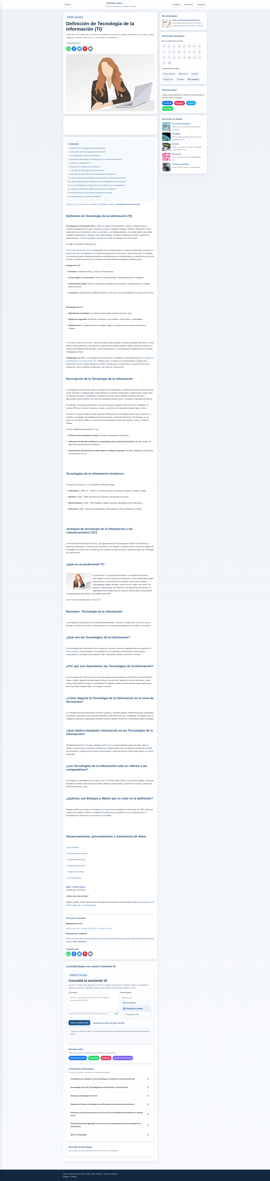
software (83, 238)
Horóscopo (201, 4)
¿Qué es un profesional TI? (80, 163)
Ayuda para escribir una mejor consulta (109, 1023)
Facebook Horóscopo (123, 1058)
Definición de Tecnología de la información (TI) (87, 148)
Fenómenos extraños (180, 164)
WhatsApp (94, 1058)
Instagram (106, 1058)
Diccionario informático (181, 124)
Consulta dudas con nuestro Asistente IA (85, 196)
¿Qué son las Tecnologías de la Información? (87, 170)
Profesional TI (96, 600)
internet (151, 256)
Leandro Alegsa (78, 887)
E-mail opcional (125, 992)
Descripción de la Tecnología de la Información (87, 152)
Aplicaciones (183, 74)
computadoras (103, 232)
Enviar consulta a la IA (79, 1023)
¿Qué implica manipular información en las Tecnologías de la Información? (98, 182)
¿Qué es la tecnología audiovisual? (186, 20)
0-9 (169, 63)
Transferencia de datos (76, 860)
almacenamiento (72, 651)
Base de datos (73, 847)
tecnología (73, 250)
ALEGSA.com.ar (114, 3)
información (86, 250)
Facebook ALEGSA (78, 1058)
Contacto (73, 1177)
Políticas (66, 1177)
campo (106, 810)
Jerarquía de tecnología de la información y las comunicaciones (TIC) (96, 159)
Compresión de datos (75, 872)
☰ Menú (68, 4)
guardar (148, 623)
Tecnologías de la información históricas (85, 155)
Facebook (167, 103)
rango (130, 781)
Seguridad (180, 79)
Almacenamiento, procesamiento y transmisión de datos (91, 193)
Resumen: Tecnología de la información (85, 167)
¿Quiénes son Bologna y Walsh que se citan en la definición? (93, 189)
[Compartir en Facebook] (74, 48)
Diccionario (188, 4)
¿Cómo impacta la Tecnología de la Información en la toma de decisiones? (98, 178)
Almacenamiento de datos (77, 853)
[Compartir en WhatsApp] (68, 48)
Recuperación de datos (76, 866)
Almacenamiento (169, 74)
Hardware (194, 74)
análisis (151, 751)
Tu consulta (73, 992)
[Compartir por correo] (90, 48)
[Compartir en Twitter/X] (79, 48)
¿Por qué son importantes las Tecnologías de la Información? (93, 174)
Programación (168, 79)
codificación (106, 745)
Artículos (175, 144)
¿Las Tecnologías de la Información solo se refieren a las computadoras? (97, 185)
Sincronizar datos (74, 878)
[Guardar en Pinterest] (85, 48)
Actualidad (176, 4)
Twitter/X (191, 103)
